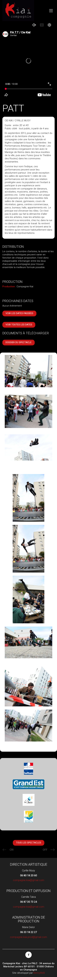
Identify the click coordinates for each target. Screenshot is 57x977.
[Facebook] (28, 955)
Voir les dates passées (19, 313)
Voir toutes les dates (19, 324)
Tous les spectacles (28, 842)
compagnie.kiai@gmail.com (28, 880)
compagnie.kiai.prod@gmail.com (28, 937)
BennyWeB (39, 972)
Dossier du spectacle (19, 342)
